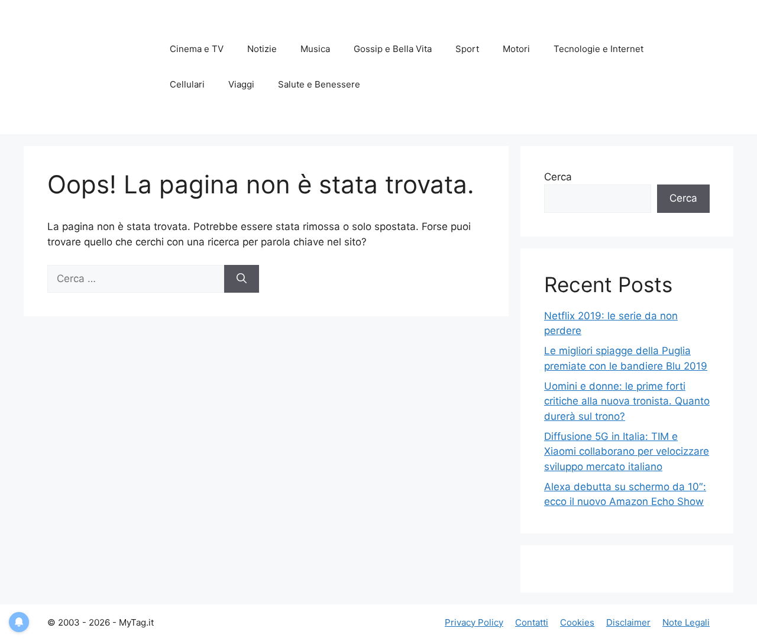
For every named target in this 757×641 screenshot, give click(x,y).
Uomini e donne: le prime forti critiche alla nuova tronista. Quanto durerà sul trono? (627, 401)
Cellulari (187, 84)
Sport (467, 48)
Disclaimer (628, 622)
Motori (516, 48)
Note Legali (686, 622)
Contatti (531, 622)
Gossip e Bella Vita (393, 48)
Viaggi (241, 84)
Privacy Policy (474, 622)
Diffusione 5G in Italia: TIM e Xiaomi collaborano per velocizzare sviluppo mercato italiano (626, 451)
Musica (315, 48)
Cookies (577, 622)
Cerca (558, 177)
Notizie (262, 48)
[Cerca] (241, 279)
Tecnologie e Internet (598, 48)
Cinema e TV (197, 48)
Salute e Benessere (319, 84)
